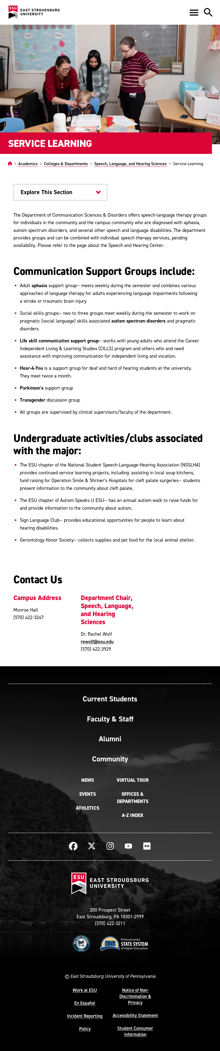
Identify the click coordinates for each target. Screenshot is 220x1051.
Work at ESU (85, 990)
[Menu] (194, 12)
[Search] (208, 12)
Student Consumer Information (135, 1031)
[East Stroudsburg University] (34, 12)
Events (87, 794)
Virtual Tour (133, 780)
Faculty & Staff (110, 719)
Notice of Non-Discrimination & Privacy (135, 996)
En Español (84, 1003)
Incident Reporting (84, 1016)
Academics (28, 163)
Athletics (87, 808)
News (87, 780)
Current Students (110, 699)
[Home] (10, 163)
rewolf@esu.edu (97, 641)
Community (110, 759)
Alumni (110, 738)
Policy (85, 1029)
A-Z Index (132, 815)
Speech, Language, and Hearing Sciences (130, 163)
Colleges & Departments (66, 163)
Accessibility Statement (135, 1015)
